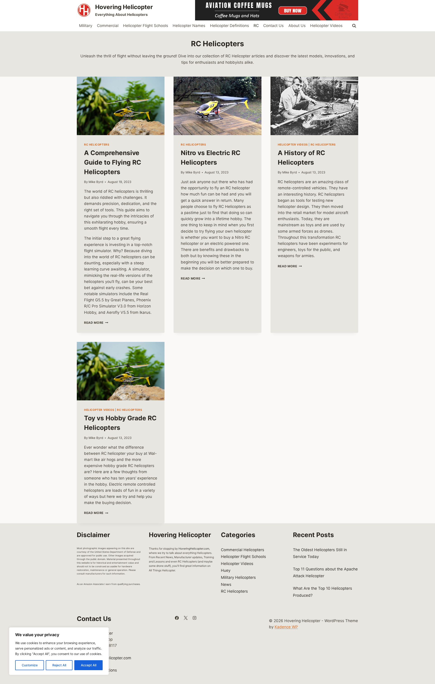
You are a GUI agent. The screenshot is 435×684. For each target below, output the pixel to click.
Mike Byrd (96, 182)
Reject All (59, 665)
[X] (185, 618)
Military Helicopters (238, 577)
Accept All (88, 665)
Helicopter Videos (326, 25)
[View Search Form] (354, 26)
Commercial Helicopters (242, 550)
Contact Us (273, 25)
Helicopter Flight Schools (145, 25)
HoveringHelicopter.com (194, 548)
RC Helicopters (96, 144)
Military (85, 25)
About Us (297, 25)
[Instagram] (194, 618)
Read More (96, 322)
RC (256, 25)
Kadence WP (286, 627)
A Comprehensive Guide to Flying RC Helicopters (112, 162)
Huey (225, 570)
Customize (30, 665)
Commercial (107, 25)
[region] (59, 651)
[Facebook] (177, 618)
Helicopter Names (189, 25)
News (226, 584)
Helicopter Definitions (229, 25)
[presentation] (120, 106)
